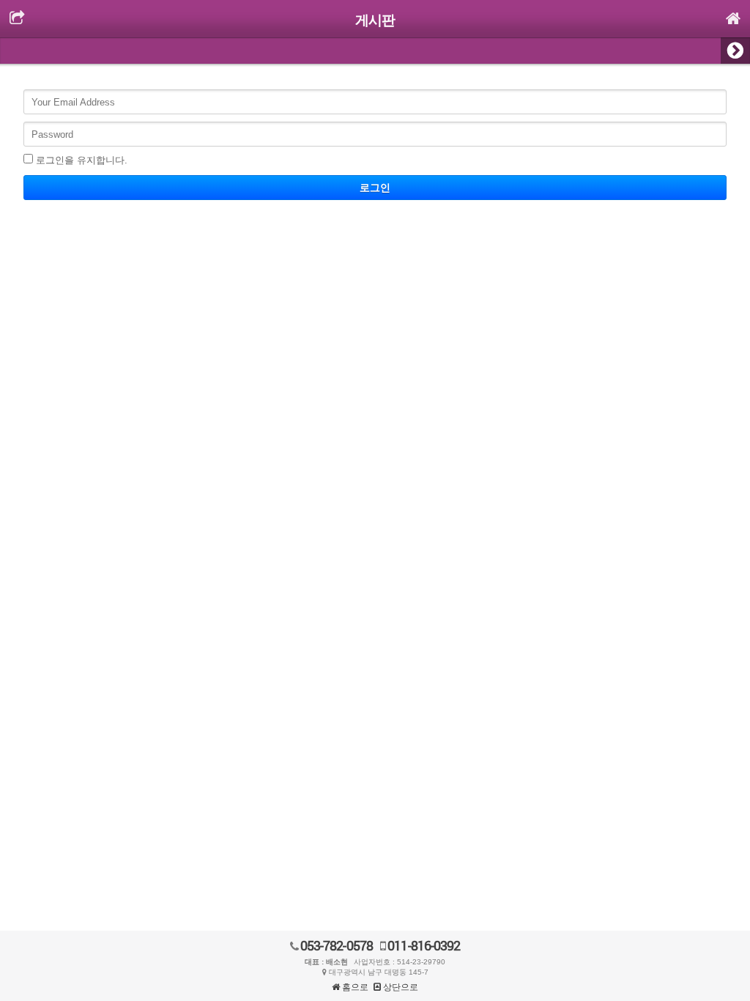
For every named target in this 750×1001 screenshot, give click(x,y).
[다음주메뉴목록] (735, 50)
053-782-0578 (335, 945)
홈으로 (354, 987)
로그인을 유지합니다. (81, 160)
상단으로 (399, 987)
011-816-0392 (422, 945)
